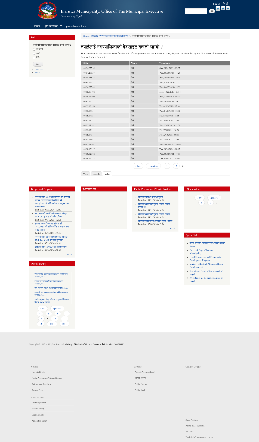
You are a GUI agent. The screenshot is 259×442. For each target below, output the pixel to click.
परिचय (37, 26)
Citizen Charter (38, 414)
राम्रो (38, 53)
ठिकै (37, 57)
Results (37, 72)
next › (52, 323)
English (216, 3)
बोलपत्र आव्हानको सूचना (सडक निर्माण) (154, 214)
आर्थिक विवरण (140, 377)
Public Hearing (141, 384)
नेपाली (225, 3)
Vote (133, 63)
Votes (108, 173)
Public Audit (140, 390)
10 (55, 318)
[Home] (48, 10)
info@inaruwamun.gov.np (202, 436)
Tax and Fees (37, 390)
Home (86, 35)
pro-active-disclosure (76, 26)
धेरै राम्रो (39, 48)
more (69, 253)
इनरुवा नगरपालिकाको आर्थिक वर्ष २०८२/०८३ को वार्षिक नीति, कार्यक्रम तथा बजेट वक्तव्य (52, 226)
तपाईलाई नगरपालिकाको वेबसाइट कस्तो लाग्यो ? (110, 35)
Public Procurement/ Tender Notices (47, 377)
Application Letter (39, 420)
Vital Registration (39, 402)
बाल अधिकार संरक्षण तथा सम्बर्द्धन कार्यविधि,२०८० (51, 288)
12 (41, 323)
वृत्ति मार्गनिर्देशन (50, 26)
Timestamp (164, 63)
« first (138, 165)
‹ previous (153, 165)
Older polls (39, 69)
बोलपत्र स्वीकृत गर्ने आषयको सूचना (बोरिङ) (155, 221)
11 (65, 318)
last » (64, 323)
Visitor (85, 63)
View (85, 173)
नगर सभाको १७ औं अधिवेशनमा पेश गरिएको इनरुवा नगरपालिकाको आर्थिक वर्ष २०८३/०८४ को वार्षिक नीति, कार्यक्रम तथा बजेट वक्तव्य (52, 202)
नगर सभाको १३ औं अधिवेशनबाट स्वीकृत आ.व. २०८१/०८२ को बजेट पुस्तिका (51, 238)
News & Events (38, 371)
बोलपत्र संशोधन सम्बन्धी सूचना (150, 197)
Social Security (38, 408)
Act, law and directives (41, 384)
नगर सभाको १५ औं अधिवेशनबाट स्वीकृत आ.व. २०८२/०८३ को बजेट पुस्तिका (51, 215)
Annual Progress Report (145, 371)
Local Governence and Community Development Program (205, 258)
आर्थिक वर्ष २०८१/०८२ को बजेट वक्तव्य (50, 246)
